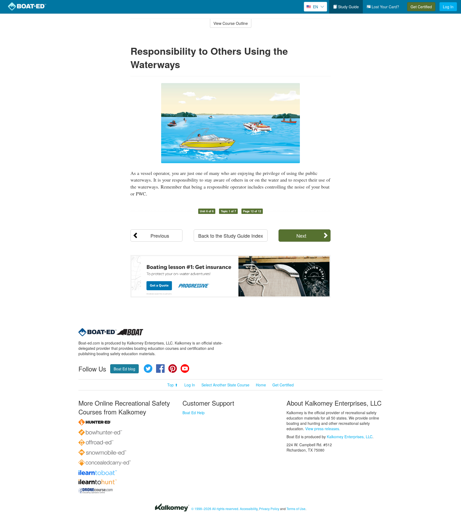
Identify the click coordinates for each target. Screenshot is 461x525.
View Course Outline (230, 23)
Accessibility (248, 508)
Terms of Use (296, 508)
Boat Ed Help (193, 412)
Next (301, 235)
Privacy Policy (269, 508)
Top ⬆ (172, 384)
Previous (159, 235)
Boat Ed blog (124, 368)
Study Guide (348, 6)
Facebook (160, 368)
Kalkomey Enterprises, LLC (349, 436)
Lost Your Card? (385, 6)
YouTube (185, 368)
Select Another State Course (225, 384)
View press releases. (322, 428)
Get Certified (421, 6)
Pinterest (172, 368)
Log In (448, 6)
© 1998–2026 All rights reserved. (215, 508)
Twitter (148, 368)
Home (261, 384)
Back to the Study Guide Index (230, 235)
